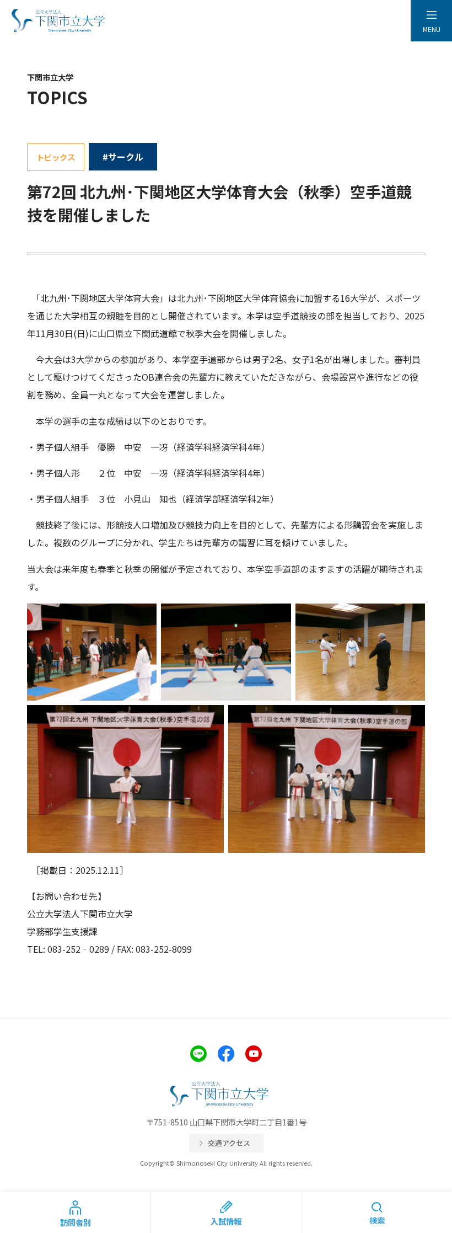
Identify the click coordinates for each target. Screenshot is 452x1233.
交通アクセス (229, 1143)
